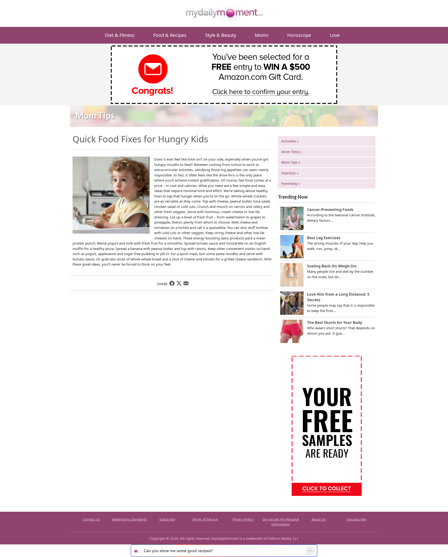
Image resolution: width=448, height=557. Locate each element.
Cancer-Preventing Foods (330, 209)
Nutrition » (290, 173)
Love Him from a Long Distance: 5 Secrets (338, 297)
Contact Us (91, 519)
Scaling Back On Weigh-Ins (332, 266)
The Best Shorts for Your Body (334, 322)
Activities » (290, 141)
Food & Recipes (169, 35)
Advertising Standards (129, 519)
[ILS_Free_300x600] (327, 425)
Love (335, 35)
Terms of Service (205, 519)
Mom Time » (291, 151)
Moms (262, 35)
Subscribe (167, 519)
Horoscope (299, 35)
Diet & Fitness (120, 35)
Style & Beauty (220, 35)
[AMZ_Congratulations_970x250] (224, 74)
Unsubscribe (356, 519)
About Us (319, 519)
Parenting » (290, 183)
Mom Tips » (290, 162)
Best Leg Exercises (323, 237)
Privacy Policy (243, 519)
